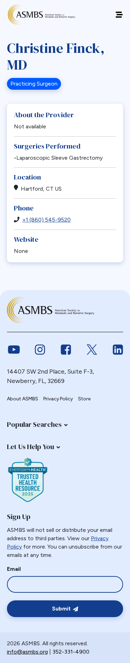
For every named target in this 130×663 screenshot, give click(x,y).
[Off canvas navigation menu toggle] (119, 14)
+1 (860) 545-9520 (46, 219)
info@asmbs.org (27, 651)
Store (84, 399)
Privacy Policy (58, 399)
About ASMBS (22, 399)
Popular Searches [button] (34, 424)
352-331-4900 (70, 651)
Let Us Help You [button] (30, 446)
